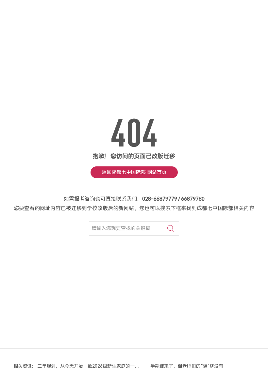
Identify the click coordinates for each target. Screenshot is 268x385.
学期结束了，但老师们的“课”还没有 (186, 366)
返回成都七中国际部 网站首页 (134, 172)
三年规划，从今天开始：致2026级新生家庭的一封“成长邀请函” (89, 366)
